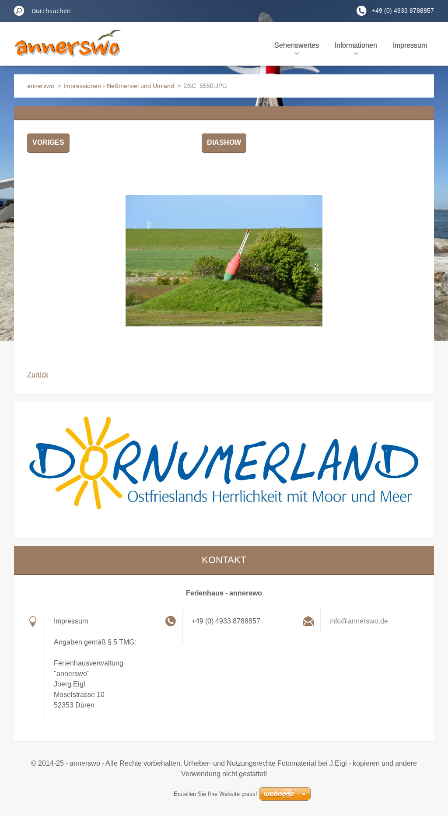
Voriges (48, 142)
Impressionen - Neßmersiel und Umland (118, 85)
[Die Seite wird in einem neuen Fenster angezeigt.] (224, 260)
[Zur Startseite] (68, 50)
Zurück (38, 374)
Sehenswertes (296, 45)
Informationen (356, 45)
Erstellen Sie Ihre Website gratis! (215, 794)
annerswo (40, 85)
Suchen (19, 10)
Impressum (410, 45)
